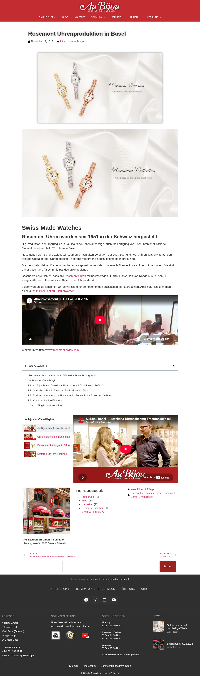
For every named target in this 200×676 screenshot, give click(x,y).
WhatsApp (28, 655)
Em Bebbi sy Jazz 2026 (180, 643)
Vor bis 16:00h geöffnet (121, 654)
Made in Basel (154, 493)
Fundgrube (88, 497)
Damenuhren (138, 493)
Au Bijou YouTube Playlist (42, 380)
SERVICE (116, 17)
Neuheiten (87, 504)
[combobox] (110, 566)
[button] (173, 366)
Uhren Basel (146, 497)
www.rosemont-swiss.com (62, 350)
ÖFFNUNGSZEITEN (113, 616)
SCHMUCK (96, 17)
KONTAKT (80, 17)
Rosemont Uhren (75, 276)
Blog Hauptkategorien (50, 405)
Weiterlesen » (173, 631)
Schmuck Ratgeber (92, 508)
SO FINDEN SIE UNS (63, 616)
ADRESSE (8, 616)
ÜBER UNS (152, 17)
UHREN (134, 17)
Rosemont (169, 493)
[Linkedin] (105, 600)
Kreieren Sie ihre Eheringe (47, 400)
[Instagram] (95, 600)
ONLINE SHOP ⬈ (47, 17)
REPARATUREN (85, 589)
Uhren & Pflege (75, 41)
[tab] (47, 428)
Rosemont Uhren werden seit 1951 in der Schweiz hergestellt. (62, 375)
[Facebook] (86, 600)
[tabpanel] (125, 449)
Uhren (134, 497)
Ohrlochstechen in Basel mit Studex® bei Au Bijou (60, 390)
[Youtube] (114, 600)
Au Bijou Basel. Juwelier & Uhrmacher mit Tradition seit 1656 (66, 385)
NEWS (156, 616)
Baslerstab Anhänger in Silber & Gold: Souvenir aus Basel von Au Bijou (72, 395)
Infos (62, 41)
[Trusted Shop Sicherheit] (70, 640)
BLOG (65, 17)
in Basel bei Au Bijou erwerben (55, 291)
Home (74, 579)
